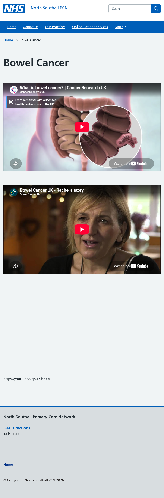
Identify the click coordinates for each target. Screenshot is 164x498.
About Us (30, 27)
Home (11, 27)
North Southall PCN (49, 7)
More (120, 27)
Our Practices (55, 27)
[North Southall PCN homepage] (14, 8)
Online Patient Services (90, 27)
